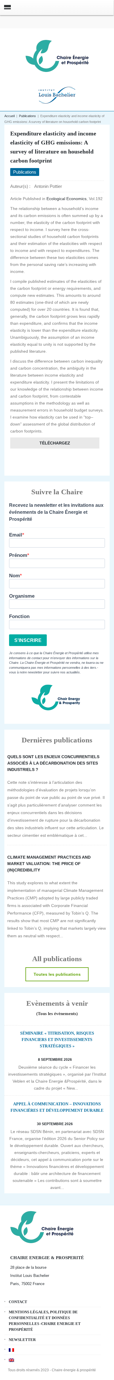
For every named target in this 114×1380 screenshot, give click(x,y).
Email (15, 534)
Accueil (9, 116)
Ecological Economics (66, 198)
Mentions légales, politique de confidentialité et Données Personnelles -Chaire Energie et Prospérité (45, 1321)
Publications (27, 116)
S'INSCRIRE (28, 640)
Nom (14, 575)
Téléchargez (54, 443)
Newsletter (22, 1339)
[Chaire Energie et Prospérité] (57, 55)
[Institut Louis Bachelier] (57, 94)
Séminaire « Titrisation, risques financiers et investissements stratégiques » (57, 1039)
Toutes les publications (57, 974)
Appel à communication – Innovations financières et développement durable (57, 1107)
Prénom (18, 555)
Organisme (21, 596)
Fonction (19, 616)
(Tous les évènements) (57, 1013)
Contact (18, 1302)
